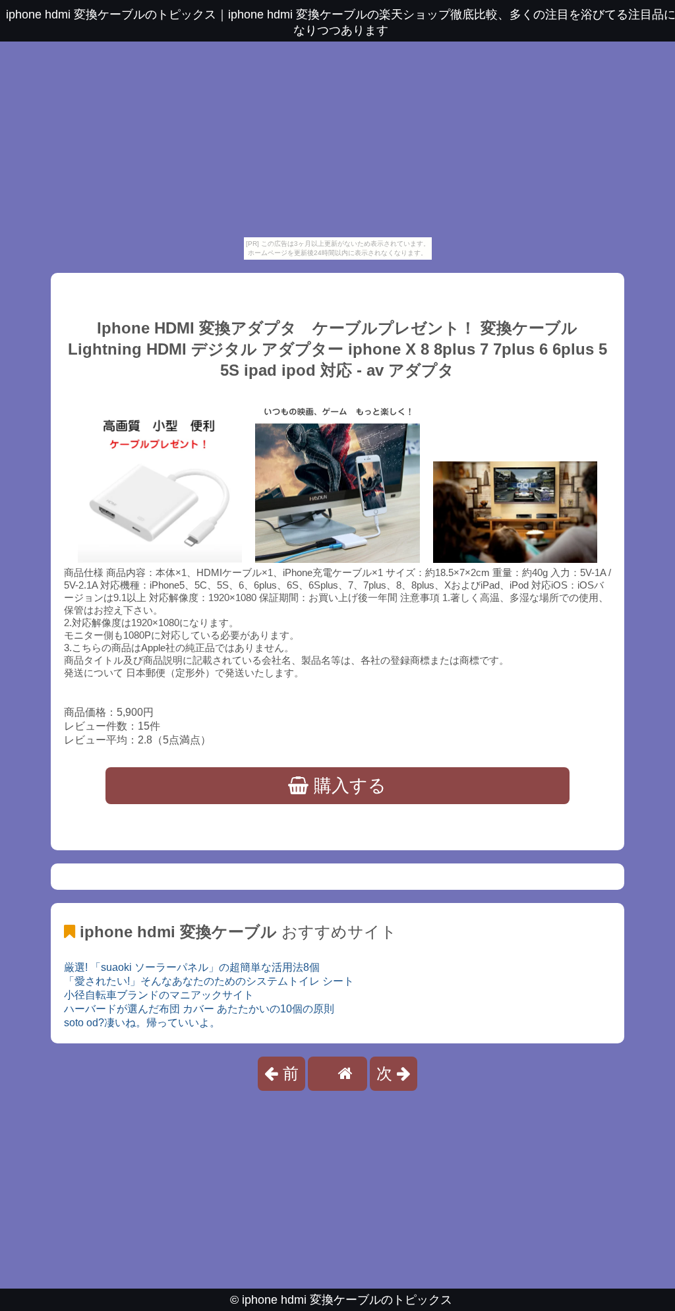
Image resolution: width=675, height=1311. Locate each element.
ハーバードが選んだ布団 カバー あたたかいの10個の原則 (199, 1008)
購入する (347, 786)
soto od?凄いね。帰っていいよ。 (142, 1022)
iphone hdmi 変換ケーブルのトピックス (347, 1299)
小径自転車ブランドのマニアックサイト (159, 995)
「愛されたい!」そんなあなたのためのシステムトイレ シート (209, 981)
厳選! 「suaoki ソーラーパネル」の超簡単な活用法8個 (192, 967)
